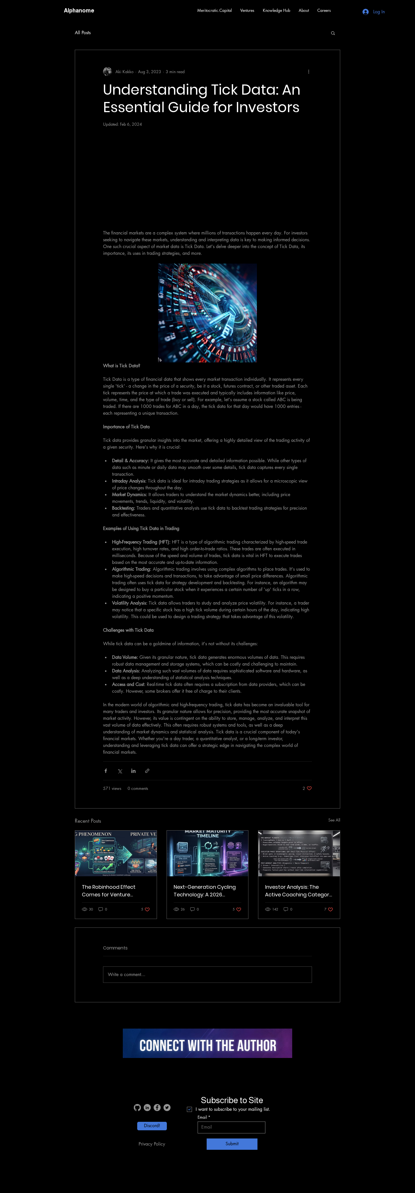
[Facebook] (157, 1107)
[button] (247, 10)
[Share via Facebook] (105, 770)
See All (334, 820)
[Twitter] (167, 1107)
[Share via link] (147, 770)
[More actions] (308, 71)
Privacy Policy (152, 1144)
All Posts (83, 33)
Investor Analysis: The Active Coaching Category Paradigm (298, 890)
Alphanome (79, 10)
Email (202, 1117)
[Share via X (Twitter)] (119, 770)
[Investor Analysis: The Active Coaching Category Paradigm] (299, 853)
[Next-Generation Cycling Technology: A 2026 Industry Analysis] (207, 853)
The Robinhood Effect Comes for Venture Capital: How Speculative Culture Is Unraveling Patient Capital (113, 890)
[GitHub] (137, 1107)
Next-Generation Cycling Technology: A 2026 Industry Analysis (205, 890)
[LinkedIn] (147, 1107)
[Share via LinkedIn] (133, 770)
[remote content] (207, 178)
